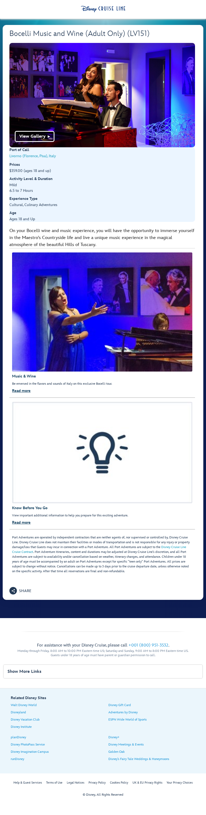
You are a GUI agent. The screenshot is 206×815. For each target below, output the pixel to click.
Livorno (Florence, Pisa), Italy (32, 156)
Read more (21, 390)
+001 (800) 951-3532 (148, 645)
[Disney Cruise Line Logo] (103, 9)
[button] (20, 590)
